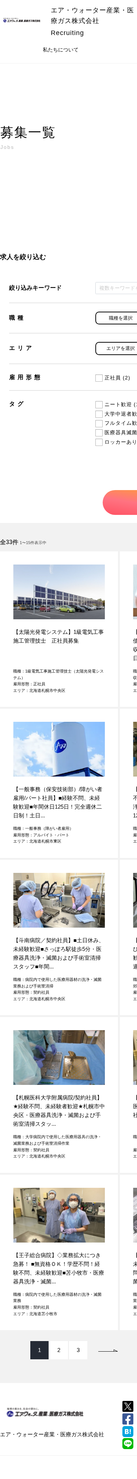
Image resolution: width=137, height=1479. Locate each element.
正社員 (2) (117, 378)
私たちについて (61, 50)
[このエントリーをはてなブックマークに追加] (127, 1431)
